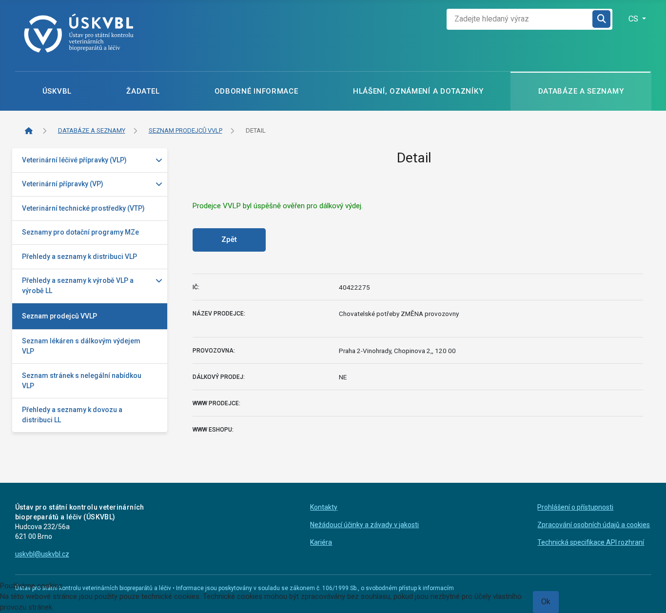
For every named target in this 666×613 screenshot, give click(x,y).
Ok (545, 601)
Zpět (229, 239)
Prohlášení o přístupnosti (575, 507)
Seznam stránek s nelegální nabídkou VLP (81, 381)
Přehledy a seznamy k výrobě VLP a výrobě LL (78, 286)
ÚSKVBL (57, 91)
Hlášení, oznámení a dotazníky (418, 91)
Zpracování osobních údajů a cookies (593, 525)
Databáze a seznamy (581, 91)
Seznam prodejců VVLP (59, 316)
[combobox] (520, 19)
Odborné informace (256, 91)
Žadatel (142, 91)
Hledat (602, 19)
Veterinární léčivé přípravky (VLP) (74, 160)
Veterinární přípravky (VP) (62, 184)
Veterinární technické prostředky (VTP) (83, 208)
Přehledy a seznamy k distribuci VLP (79, 256)
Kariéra (321, 542)
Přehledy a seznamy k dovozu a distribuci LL (72, 415)
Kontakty (323, 507)
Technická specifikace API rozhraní (590, 542)
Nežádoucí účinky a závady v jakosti (364, 525)
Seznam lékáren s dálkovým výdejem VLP (81, 346)
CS (634, 18)
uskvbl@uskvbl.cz (42, 554)
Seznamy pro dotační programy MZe (80, 232)
